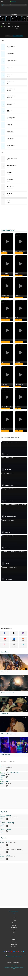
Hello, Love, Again (5, 295)
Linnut (2, 23)
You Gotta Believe (5, 317)
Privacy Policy (14, 946)
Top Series (4, 838)
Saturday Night (18, 428)
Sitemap (14, 942)
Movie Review (8, 774)
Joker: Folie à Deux (19, 384)
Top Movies (4, 812)
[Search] (25, 5)
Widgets (23, 646)
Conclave (4, 340)
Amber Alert (17, 295)
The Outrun (17, 362)
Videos (14, 930)
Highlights (14, 14)
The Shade (17, 406)
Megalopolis (4, 251)
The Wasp (4, 428)
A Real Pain (4, 384)
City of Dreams (5, 273)
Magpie (16, 273)
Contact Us (14, 939)
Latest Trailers (5, 652)
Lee (2, 362)
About (14, 937)
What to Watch (14, 927)
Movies (14, 917)
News (14, 932)
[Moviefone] (14, 2)
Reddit (23, 640)
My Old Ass (17, 340)
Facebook (4, 951)
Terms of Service (14, 944)
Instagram (9, 951)
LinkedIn (13, 640)
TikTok (4, 646)
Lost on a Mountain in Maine (21, 251)
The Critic (17, 317)
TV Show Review (9, 767)
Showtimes (14, 925)
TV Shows (14, 920)
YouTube (4, 640)
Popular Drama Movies (7, 230)
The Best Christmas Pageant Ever (7, 406)
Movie (17, 28)
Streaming (14, 922)
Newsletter (14, 646)
